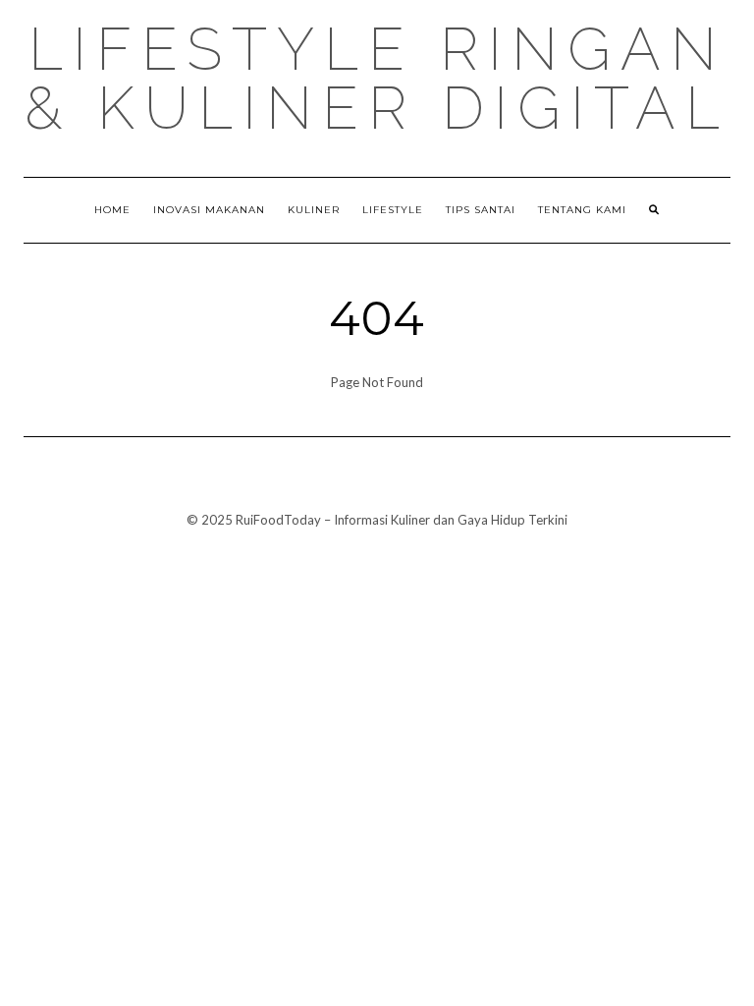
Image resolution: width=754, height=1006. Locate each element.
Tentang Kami (582, 209)
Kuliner (314, 209)
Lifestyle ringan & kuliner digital (377, 78)
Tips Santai (480, 209)
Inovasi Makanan (209, 209)
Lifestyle (392, 209)
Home (112, 209)
